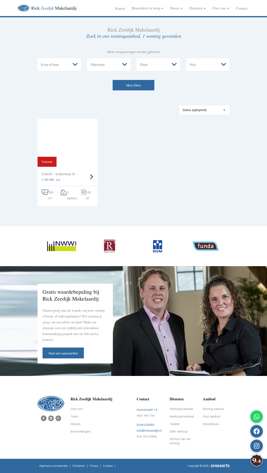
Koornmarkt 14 (147, 410)
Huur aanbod (211, 416)
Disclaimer (79, 466)
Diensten (196, 7)
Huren (175, 7)
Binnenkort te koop (146, 7)
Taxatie (175, 424)
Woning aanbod (213, 409)
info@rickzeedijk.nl (149, 431)
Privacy (94, 466)
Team (74, 416)
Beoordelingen (80, 431)
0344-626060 (145, 425)
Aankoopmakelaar (182, 416)
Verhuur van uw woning (180, 441)
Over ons (220, 7)
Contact (242, 8)
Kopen (120, 8)
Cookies (108, 466)
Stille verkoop (179, 431)
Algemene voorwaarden (53, 466)
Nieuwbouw (211, 424)
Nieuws (76, 424)
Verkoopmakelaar (181, 409)
